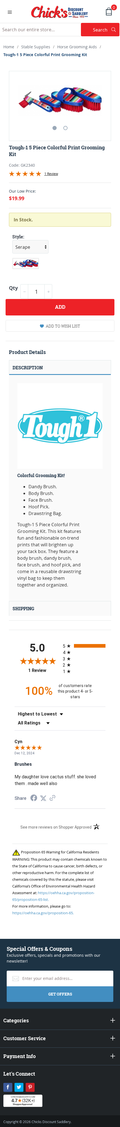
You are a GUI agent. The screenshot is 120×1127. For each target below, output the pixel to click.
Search (106, 30)
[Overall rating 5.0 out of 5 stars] (25, 175)
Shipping (23, 609)
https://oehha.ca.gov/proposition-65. (43, 912)
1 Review (51, 173)
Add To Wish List (63, 326)
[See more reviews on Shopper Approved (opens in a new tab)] (52, 798)
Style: (18, 237)
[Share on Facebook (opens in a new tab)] (33, 798)
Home (8, 46)
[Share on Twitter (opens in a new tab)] (43, 798)
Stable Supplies (35, 46)
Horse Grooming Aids (77, 46)
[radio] (84, 646)
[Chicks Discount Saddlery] (59, 11)
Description (28, 368)
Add (60, 306)
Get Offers (60, 994)
